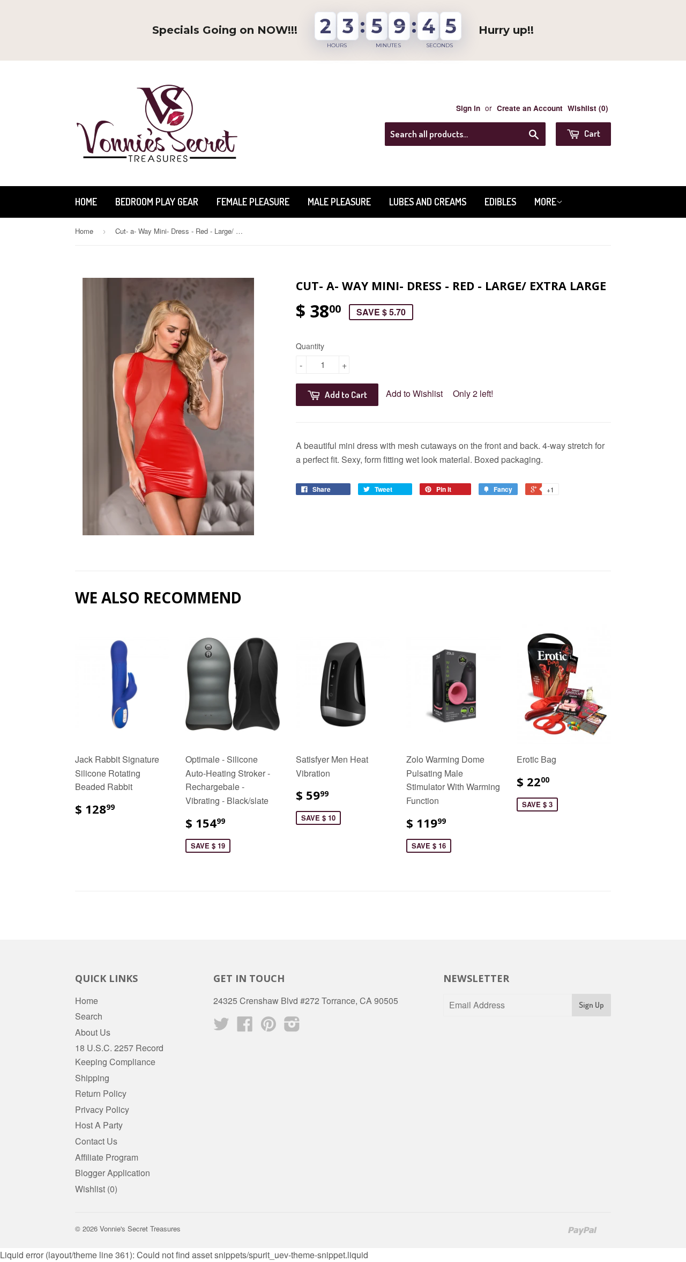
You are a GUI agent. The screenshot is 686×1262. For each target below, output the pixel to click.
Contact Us (96, 1141)
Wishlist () (588, 108)
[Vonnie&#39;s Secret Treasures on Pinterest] (268, 1027)
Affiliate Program (106, 1157)
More (545, 202)
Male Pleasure (339, 202)
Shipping (92, 1078)
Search (88, 1016)
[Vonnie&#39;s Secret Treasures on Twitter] (221, 1027)
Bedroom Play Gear (156, 202)
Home (86, 202)
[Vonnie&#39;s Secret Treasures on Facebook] (245, 1027)
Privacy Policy (102, 1109)
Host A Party (99, 1125)
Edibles (500, 202)
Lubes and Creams (427, 202)
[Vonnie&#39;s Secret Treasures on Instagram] (292, 1027)
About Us (92, 1032)
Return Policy (100, 1093)
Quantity (310, 346)
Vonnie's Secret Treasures (140, 1228)
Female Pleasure (253, 202)
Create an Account (530, 108)
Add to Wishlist (414, 393)
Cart (591, 133)
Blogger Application (112, 1173)
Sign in (468, 108)
